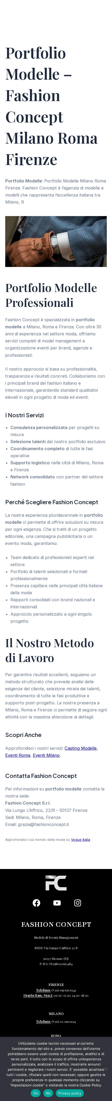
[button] (95, 17)
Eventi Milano (46, 755)
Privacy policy (69, 1093)
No (48, 1093)
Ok (35, 1093)
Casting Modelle (81, 748)
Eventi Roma (17, 755)
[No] (105, 1069)
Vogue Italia (80, 839)
